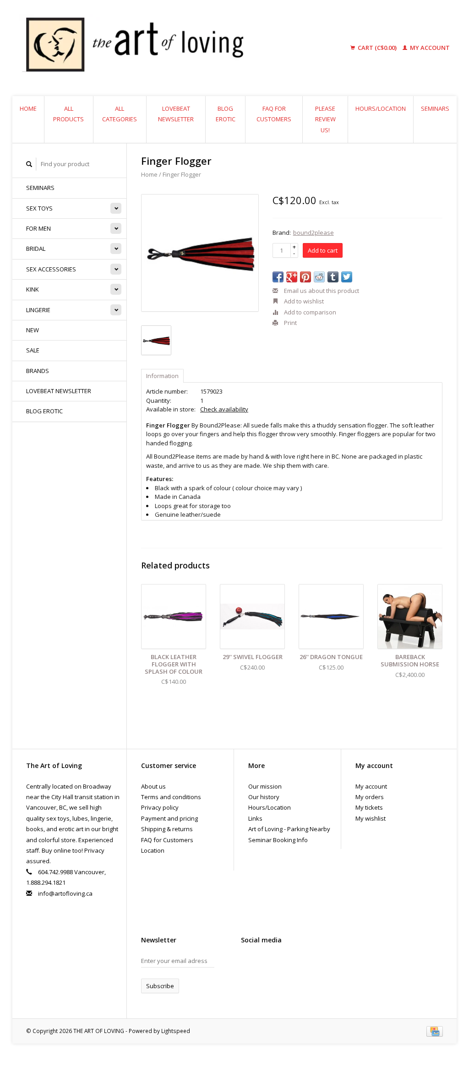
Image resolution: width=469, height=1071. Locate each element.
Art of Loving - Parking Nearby (289, 829)
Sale (32, 350)
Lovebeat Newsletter (176, 113)
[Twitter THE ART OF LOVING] (264, 963)
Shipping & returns (167, 829)
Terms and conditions (171, 797)
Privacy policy (160, 807)
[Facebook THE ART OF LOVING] (248, 963)
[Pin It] (305, 276)
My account (429, 47)
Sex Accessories (51, 269)
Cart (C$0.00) (377, 47)
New (32, 330)
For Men (38, 228)
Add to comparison (309, 312)
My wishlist (370, 818)
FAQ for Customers (273, 113)
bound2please (313, 232)
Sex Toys (39, 208)
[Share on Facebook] (278, 276)
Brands (37, 371)
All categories (119, 113)
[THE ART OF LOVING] (172, 48)
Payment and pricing (169, 818)
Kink (32, 289)
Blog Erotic (225, 113)
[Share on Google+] (291, 276)
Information (162, 376)
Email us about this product (321, 291)
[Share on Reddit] (319, 276)
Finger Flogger (182, 174)
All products (68, 113)
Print (290, 323)
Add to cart (323, 250)
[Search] (29, 164)
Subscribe (160, 986)
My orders (369, 797)
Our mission (265, 786)
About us (153, 786)
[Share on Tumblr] (332, 276)
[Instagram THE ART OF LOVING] (280, 963)
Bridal (35, 248)
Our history (263, 797)
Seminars (435, 108)
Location (152, 850)
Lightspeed (175, 1030)
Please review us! (325, 119)
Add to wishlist (303, 301)
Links (255, 818)
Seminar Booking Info (278, 840)
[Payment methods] (434, 1031)
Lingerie (38, 310)
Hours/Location (380, 108)
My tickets (369, 807)
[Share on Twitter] (346, 276)
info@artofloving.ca (65, 893)
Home (28, 108)
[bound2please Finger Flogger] (200, 253)
